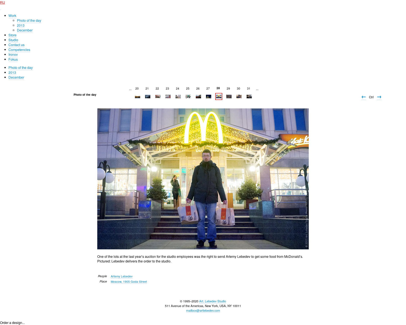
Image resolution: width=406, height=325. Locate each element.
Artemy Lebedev (122, 276)
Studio (13, 39)
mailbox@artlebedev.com (203, 310)
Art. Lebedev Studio (212, 301)
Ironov (13, 54)
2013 (21, 25)
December (25, 30)
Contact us (16, 44)
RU (2, 2)
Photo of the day (29, 20)
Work (12, 15)
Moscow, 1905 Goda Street (129, 281)
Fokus (13, 59)
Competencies (19, 49)
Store (12, 35)
